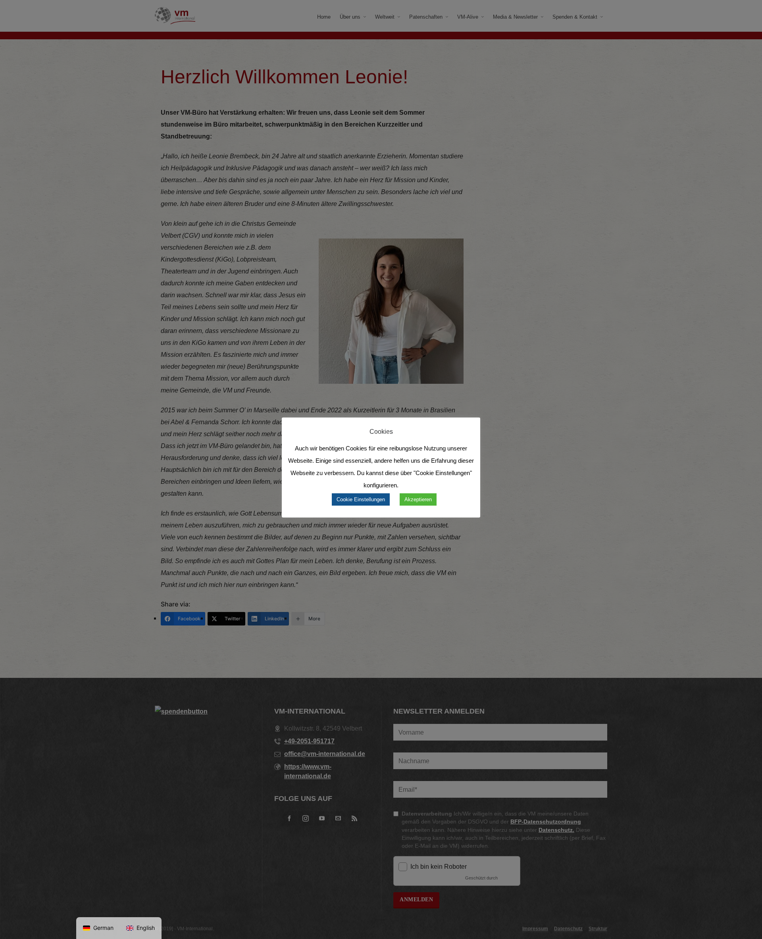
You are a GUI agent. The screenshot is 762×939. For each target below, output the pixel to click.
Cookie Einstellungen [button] (361, 499)
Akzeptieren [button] (418, 499)
